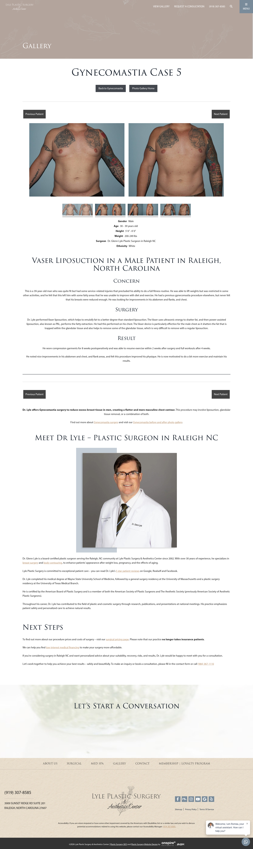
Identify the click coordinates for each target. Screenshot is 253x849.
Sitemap (178, 809)
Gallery (119, 763)
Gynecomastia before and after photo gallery (157, 422)
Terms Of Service (207, 809)
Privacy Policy (191, 809)
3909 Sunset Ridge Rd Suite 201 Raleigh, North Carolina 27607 (25, 805)
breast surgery (30, 562)
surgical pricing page (117, 639)
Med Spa (97, 763)
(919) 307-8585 (217, 6)
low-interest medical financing (62, 647)
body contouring (53, 562)
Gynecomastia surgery (106, 422)
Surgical (74, 763)
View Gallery (161, 6)
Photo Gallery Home (143, 88)
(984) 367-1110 (206, 664)
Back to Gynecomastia (111, 88)
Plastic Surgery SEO (118, 844)
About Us (50, 763)
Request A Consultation (189, 6)
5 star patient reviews (127, 571)
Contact (142, 763)
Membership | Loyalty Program (184, 763)
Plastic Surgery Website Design (144, 844)
